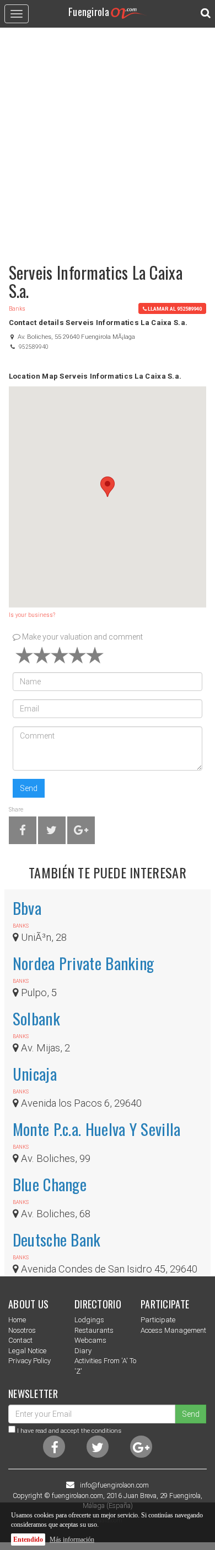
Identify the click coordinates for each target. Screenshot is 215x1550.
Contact (20, 1340)
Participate (158, 1320)
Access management (173, 1330)
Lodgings (89, 1320)
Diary (83, 1351)
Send (28, 788)
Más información (72, 1539)
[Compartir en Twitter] (51, 832)
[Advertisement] (107, 140)
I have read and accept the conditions (69, 1430)
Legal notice (27, 1351)
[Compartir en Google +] (81, 832)
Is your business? (32, 615)
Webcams (90, 1340)
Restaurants (94, 1330)
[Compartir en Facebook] (22, 832)
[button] (107, 486)
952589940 (34, 346)
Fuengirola (88, 11)
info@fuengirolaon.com (114, 1485)
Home (17, 1320)
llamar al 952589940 (175, 309)
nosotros (22, 1330)
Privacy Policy (29, 1361)
